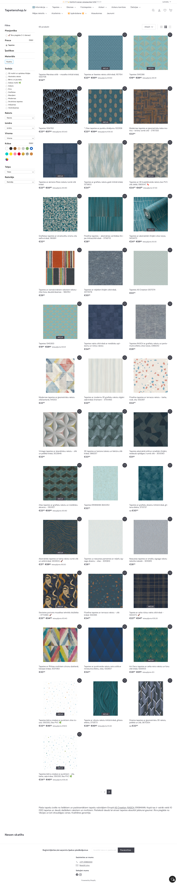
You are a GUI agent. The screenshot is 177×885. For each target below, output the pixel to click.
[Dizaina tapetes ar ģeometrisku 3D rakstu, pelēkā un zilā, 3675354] (150, 703)
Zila (31, 148)
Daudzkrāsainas (7, 159)
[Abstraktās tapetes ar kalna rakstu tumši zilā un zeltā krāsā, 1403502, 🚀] (60, 542)
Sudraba (27, 154)
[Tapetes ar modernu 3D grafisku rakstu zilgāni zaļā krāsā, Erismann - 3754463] (105, 380)
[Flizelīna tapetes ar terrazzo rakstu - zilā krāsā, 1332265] (105, 595)
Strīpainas (12, 105)
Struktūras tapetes (15, 101)
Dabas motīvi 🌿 (14, 83)
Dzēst (31, 40)
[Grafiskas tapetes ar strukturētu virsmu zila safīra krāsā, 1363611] (60, 219)
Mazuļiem (11, 95)
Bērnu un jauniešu (15, 80)
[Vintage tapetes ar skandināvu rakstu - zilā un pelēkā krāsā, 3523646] (60, 434)
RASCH (130, 807)
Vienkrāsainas (13, 108)
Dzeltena (11, 154)
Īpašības (9, 50)
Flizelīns (9, 62)
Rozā (15, 154)
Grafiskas (12, 92)
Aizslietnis (56, 13)
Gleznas (70, 7)
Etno (10, 89)
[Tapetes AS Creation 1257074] (150, 272)
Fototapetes (86, 7)
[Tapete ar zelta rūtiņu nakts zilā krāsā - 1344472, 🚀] (150, 595)
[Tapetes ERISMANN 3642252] (105, 487)
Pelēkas (23, 148)
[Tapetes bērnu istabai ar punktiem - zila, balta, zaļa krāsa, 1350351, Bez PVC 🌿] (60, 757)
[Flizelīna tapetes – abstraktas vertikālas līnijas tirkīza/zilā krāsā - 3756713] (105, 219)
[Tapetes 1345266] (150, 56)
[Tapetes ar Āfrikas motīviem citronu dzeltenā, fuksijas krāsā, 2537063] (60, 649)
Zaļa (27, 148)
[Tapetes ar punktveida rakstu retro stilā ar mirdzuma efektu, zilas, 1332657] (105, 649)
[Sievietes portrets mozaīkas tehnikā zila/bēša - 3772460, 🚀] (60, 595)
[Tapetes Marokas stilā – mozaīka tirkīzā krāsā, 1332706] (60, 57)
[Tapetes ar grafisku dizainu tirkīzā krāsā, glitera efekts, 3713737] (150, 488)
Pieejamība (11, 30)
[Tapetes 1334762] (60, 110)
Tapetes (56, 7)
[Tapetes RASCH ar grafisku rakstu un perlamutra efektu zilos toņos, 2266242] (150, 326)
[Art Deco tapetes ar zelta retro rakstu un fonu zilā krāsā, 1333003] (150, 649)
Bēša (19, 148)
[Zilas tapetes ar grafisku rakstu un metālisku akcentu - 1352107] (60, 488)
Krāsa (8, 143)
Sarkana (19, 154)
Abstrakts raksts (14, 76)
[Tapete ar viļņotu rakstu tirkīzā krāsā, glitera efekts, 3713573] (105, 703)
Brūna (15, 148)
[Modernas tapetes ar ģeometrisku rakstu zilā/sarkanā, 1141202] (60, 380)
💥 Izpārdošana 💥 (76, 13)
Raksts (8, 113)
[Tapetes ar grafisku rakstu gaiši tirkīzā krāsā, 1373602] (105, 165)
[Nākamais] (109, 791)
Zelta (23, 154)
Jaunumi (110, 13)
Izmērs (8, 123)
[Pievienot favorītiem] (79, 35)
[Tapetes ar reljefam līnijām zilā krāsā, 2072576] (105, 273)
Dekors (10, 86)
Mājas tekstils (38, 13)
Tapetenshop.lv (15, 10)
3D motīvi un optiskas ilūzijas (19, 73)
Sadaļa (8, 68)
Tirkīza (7, 154)
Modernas (12, 98)
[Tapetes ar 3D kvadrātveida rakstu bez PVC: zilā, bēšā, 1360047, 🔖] (150, 165)
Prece (8, 40)
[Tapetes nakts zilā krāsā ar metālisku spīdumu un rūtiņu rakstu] (105, 326)
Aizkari (101, 7)
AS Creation (120, 807)
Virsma (9, 133)
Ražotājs (9, 177)
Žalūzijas (135, 7)
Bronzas (31, 154)
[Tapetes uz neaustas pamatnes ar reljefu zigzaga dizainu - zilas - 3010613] (105, 542)
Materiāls (10, 56)
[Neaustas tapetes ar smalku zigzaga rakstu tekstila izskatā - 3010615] (150, 542)
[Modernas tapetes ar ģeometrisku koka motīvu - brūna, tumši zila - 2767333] (150, 111)
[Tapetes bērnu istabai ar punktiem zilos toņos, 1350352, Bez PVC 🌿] (60, 703)
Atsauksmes (96, 13)
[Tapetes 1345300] (60, 325)
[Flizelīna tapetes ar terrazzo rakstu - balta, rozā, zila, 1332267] (150, 380)
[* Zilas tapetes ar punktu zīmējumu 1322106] (105, 110)
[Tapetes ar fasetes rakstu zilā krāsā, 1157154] (105, 56)
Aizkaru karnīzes (118, 7)
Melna (11, 148)
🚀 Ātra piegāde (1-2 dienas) (19, 35)
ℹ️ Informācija (39, 7)
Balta (7, 148)
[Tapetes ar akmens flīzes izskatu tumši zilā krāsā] (60, 165)
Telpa (8, 166)
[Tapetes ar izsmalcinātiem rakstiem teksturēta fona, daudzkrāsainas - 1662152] (60, 273)
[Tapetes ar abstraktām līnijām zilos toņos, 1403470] (150, 219)
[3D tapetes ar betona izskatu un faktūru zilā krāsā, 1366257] (105, 434)
